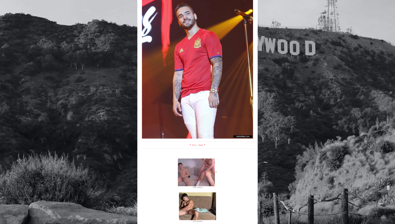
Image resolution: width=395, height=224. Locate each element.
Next (201, 145)
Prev (194, 145)
